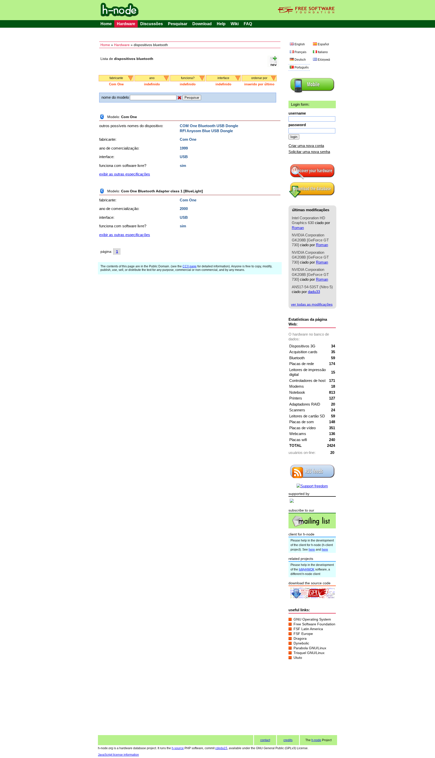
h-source (178, 748)
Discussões (151, 24)
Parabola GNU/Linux (310, 648)
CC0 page (190, 266)
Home (106, 24)
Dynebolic (301, 643)
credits (288, 740)
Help (221, 24)
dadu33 (314, 292)
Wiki (235, 24)
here (312, 549)
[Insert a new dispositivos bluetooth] (273, 65)
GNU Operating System (312, 619)
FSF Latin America (308, 629)
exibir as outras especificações (124, 174)
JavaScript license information (118, 754)
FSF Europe (303, 634)
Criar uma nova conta (306, 145)
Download (202, 24)
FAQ (248, 24)
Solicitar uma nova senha (309, 152)
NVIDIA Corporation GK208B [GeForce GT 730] (310, 240)
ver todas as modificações (312, 304)
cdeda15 (221, 748)
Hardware (126, 24)
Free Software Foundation (314, 624)
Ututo (298, 658)
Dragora (300, 638)
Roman (298, 228)
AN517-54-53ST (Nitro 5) (312, 287)
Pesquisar (177, 24)
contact (265, 740)
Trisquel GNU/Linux (309, 653)
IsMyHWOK (306, 569)
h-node (316, 740)
